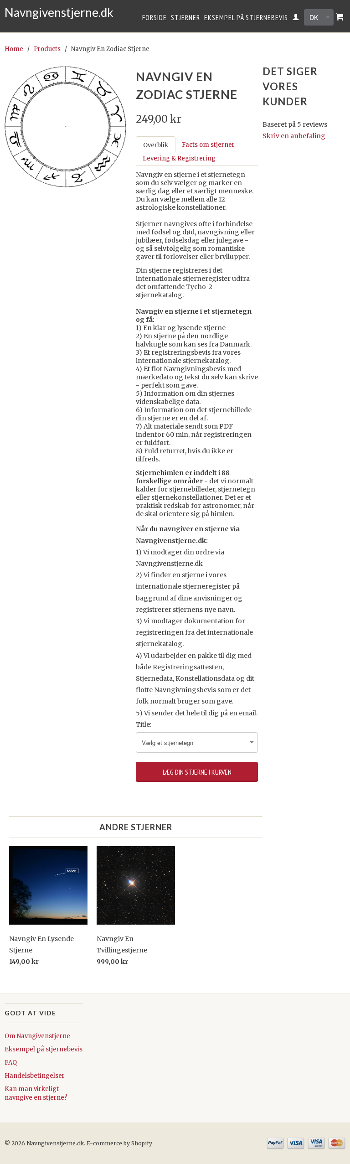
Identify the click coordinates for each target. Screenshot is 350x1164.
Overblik (155, 145)
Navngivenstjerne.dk (44, 12)
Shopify (141, 1143)
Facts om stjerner (208, 145)
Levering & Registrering (179, 158)
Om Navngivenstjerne (37, 1036)
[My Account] (296, 18)
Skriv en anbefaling (293, 136)
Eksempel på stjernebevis (246, 17)
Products (47, 49)
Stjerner (185, 17)
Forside (154, 17)
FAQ (11, 1062)
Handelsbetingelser (35, 1076)
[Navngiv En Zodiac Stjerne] (66, 126)
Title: (143, 724)
